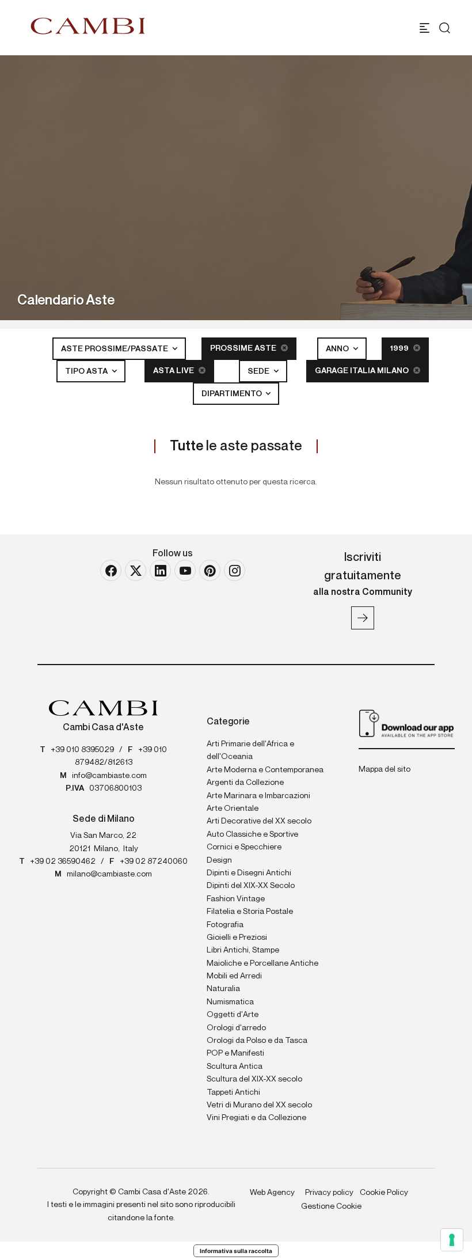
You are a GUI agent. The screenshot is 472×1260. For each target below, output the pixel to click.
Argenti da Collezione (245, 783)
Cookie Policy (384, 1193)
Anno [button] (338, 349)
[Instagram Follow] (234, 570)
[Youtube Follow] (185, 570)
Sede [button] (259, 371)
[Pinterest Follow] (209, 570)
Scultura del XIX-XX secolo (254, 1079)
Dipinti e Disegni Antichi (249, 873)
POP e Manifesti (235, 1053)
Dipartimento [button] (232, 394)
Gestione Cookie (331, 1206)
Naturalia (223, 989)
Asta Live (174, 371)
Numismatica (230, 1002)
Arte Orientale (232, 808)
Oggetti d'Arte (232, 1015)
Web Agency (272, 1193)
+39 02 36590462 (63, 861)
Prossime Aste (244, 348)
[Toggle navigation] (424, 28)
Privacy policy (329, 1193)
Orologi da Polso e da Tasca (257, 1041)
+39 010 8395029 (82, 750)
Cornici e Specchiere (244, 847)
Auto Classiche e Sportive (252, 834)
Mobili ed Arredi (234, 976)
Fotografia (225, 925)
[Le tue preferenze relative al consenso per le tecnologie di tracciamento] (452, 1240)
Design (219, 860)
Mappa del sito (384, 769)
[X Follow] (135, 570)
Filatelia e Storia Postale (250, 912)
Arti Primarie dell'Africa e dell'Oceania (250, 750)
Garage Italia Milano (362, 371)
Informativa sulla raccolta (236, 1250)
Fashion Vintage (236, 899)
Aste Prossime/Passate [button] (115, 349)
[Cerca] (445, 28)
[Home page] (88, 26)
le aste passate (236, 446)
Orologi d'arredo (236, 1028)
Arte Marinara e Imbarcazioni (258, 796)
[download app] (407, 723)
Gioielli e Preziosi (237, 937)
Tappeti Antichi (233, 1092)
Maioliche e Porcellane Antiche (262, 963)
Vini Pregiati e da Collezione (256, 1118)
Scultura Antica (234, 1066)
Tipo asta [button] (87, 371)
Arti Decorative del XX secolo (259, 821)
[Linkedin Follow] (160, 570)
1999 (400, 348)
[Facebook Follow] (110, 570)
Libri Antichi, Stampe (243, 950)
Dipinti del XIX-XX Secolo (251, 886)
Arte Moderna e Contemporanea (265, 770)
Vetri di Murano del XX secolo (259, 1105)
